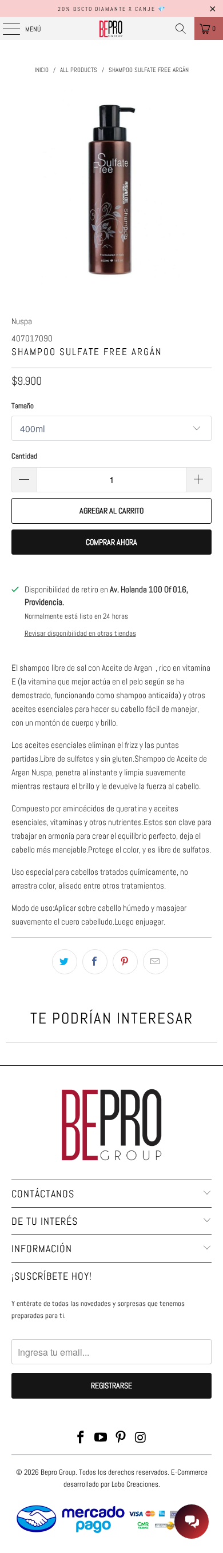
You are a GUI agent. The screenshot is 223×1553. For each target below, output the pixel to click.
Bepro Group (58, 1472)
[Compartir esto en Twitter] (64, 961)
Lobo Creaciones (135, 1484)
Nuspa (21, 321)
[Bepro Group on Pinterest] (121, 1438)
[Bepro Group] (112, 28)
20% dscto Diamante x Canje (107, 9)
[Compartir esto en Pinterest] (125, 961)
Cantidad (24, 456)
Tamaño (22, 406)
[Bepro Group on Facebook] (81, 1438)
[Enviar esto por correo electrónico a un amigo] (155, 961)
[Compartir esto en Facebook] (94, 961)
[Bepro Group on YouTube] (101, 1438)
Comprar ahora (111, 542)
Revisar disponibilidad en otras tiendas (80, 633)
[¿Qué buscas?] (181, 28)
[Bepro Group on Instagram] (140, 1438)
